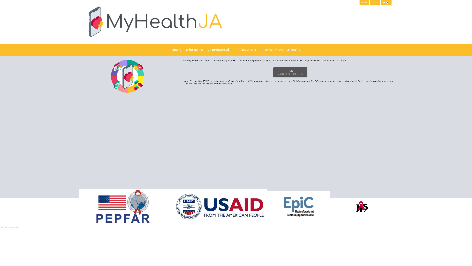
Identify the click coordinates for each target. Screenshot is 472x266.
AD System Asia (14, 227)
